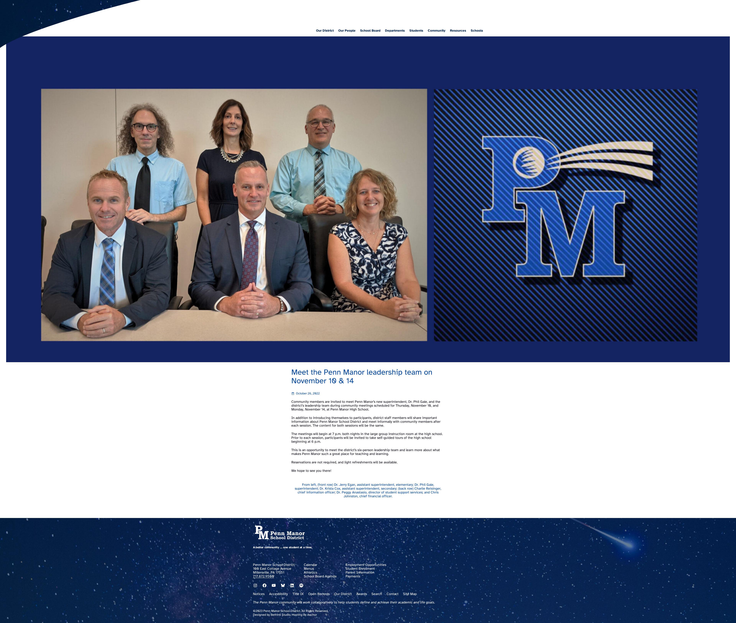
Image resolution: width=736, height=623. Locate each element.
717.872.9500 (263, 576)
